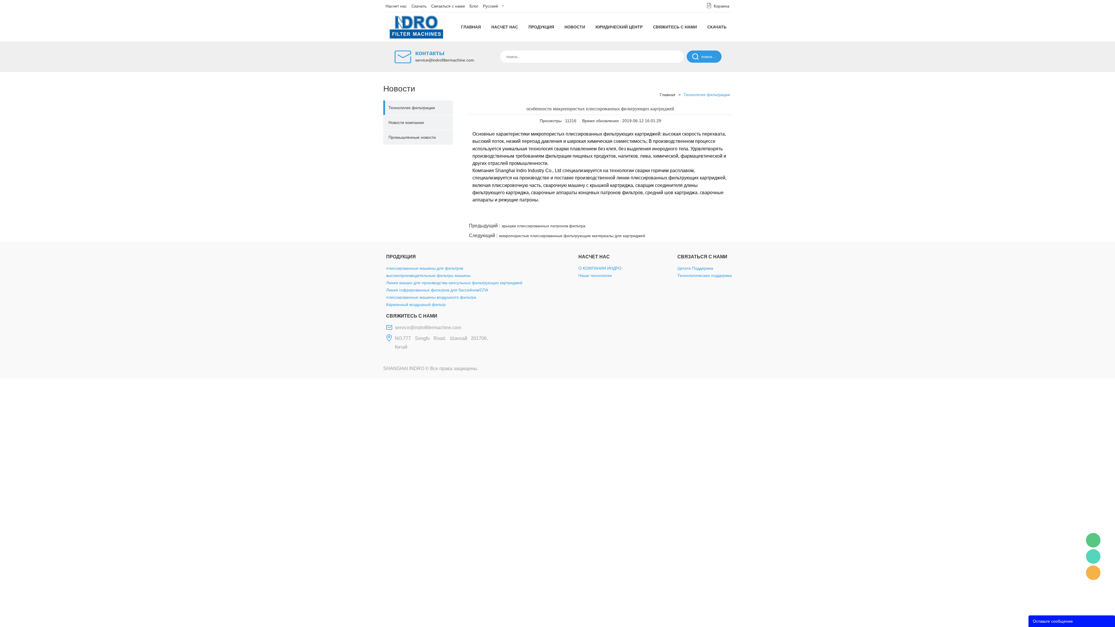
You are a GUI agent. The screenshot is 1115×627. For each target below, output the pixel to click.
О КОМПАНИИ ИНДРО (599, 268)
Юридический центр (619, 27)
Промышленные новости (412, 137)
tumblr (706, 214)
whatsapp (674, 214)
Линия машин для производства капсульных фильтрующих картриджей (454, 282)
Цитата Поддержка (695, 268)
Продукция (541, 27)
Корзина (721, 6)
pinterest (690, 214)
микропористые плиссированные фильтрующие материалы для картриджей (572, 235)
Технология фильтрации (412, 107)
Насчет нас (396, 6)
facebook (627, 214)
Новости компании (406, 122)
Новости (574, 27)
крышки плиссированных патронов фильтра (543, 226)
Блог (474, 6)
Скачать (419, 6)
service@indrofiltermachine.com (444, 60)
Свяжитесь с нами (675, 27)
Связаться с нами (448, 6)
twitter (658, 214)
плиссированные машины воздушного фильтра (431, 297)
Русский (490, 6)
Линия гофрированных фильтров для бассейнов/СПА (437, 290)
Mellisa (1093, 556)
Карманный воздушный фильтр (416, 304)
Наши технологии (595, 275)
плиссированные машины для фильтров (424, 268)
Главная (471, 27)
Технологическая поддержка (704, 275)
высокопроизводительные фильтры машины (428, 275)
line (643, 214)
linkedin (721, 214)
